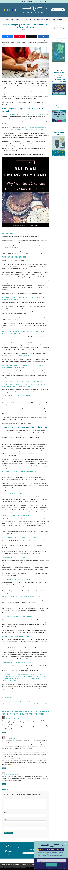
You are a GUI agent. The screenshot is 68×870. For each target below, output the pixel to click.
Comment (7, 798)
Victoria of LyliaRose (11, 441)
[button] (50, 854)
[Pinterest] (12, 10)
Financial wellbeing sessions (41, 19)
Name (5, 812)
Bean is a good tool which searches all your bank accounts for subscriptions (22, 280)
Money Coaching (26, 19)
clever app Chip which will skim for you (20, 355)
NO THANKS (50, 867)
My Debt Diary (17, 557)
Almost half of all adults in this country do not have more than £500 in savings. (23, 114)
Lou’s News (13, 494)
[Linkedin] (15, 10)
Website (6, 826)
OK (27, 867)
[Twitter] (7, 10)
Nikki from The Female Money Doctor (17, 472)
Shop (54, 19)
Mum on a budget (19, 636)
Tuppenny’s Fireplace (19, 662)
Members (59, 19)
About (12, 19)
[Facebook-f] (4, 10)
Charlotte (8, 736)
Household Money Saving (20, 537)
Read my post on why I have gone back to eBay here (23, 381)
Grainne (7, 717)
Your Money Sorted (20, 616)
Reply (4, 732)
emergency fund (8, 697)
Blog (17, 19)
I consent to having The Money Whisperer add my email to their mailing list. (51, 868)
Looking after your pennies (27, 597)
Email (5, 819)
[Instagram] (10, 10)
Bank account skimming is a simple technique (14, 336)
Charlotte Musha (20, 516)
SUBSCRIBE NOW (51, 865)
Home (7, 19)
